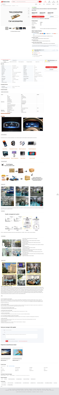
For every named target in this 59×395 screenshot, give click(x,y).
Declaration (38, 391)
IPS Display (31, 367)
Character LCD (31, 370)
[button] (41, 62)
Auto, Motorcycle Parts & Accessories (7, 5)
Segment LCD (17, 370)
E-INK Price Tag (3, 370)
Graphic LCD (45, 370)
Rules (57, 4)
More (1, 386)
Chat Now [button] (52, 16)
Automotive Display (17, 367)
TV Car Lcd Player (3, 384)
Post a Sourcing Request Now (23, 341)
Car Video (17, 5)
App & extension (48, 4)
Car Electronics (13, 5)
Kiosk (1, 367)
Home (1, 5)
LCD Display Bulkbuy (10, 384)
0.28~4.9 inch (45, 367)
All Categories (3, 4)
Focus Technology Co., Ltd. (24, 391)
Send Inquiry (38, 16)
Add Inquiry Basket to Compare (15, 31)
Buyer (39, 4)
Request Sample (47, 18)
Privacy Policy (41, 391)
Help (43, 4)
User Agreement (34, 391)
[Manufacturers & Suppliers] (5, 1)
